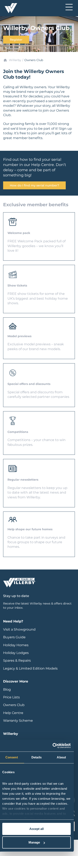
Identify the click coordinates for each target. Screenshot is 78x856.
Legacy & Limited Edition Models (30, 668)
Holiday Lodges (16, 653)
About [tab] (61, 757)
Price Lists (11, 697)
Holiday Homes (15, 645)
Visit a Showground (19, 629)
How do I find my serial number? (34, 185)
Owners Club (14, 705)
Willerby (15, 60)
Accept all (36, 829)
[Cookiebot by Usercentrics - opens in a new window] (53, 745)
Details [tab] (36, 757)
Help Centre (13, 713)
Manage (34, 842)
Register (16, 39)
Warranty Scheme (18, 721)
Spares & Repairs (17, 660)
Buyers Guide (14, 637)
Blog (7, 689)
